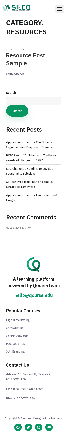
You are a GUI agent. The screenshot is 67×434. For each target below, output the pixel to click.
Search (11, 93)
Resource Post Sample (25, 59)
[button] (59, 9)
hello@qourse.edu (33, 295)
